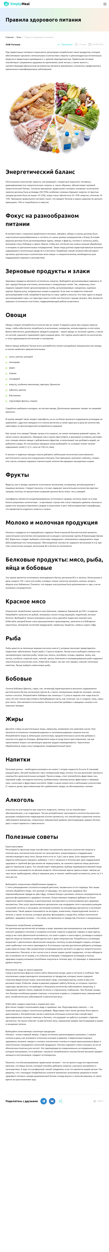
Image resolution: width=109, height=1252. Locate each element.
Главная (10, 37)
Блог (19, 37)
